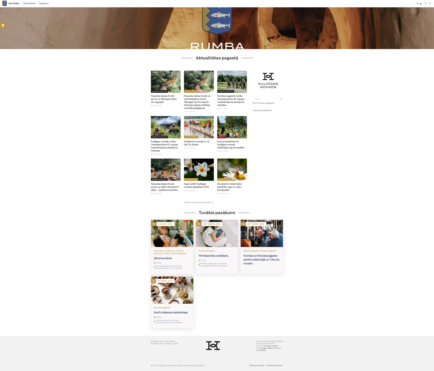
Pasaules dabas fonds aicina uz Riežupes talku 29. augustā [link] (164, 99)
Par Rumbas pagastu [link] (264, 103)
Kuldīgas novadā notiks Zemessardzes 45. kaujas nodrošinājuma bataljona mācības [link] (164, 146)
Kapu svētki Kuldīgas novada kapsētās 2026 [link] (196, 185)
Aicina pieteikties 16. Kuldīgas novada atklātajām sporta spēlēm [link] (231, 144)
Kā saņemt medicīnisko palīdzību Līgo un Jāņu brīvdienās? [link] (229, 187)
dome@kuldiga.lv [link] (271, 346)
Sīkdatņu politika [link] (257, 365)
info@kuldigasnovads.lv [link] (271, 348)
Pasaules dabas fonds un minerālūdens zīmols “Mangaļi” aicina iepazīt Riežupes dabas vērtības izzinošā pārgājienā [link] (197, 102)
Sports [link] (221, 137)
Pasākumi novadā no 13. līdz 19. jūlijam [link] (197, 143)
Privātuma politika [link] (274, 365)
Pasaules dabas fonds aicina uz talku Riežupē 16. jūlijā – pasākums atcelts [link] (165, 187)
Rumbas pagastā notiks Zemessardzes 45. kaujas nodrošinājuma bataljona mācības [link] (230, 101)
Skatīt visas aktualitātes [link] (197, 202)
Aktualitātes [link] (29, 3)
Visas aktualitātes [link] (262, 110)
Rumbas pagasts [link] (159, 91)
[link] (3, 25)
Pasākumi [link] (44, 3)
